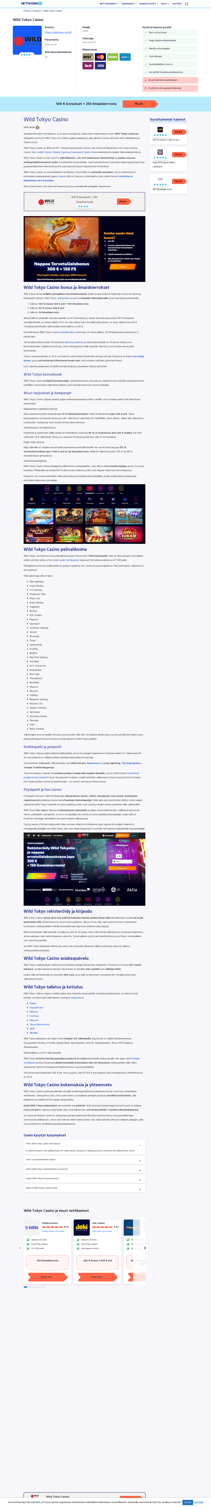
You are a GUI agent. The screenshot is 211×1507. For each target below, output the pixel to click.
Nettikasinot (108, 4)
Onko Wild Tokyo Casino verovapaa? (43, 1144)
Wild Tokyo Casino (53, 11)
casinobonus (63, 298)
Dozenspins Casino (80, 152)
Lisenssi (62, 176)
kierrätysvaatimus (74, 342)
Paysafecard (36, 1008)
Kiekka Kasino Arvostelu (53, 1231)
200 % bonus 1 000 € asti (97, 1261)
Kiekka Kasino (50, 1223)
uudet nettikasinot (69, 560)
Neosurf (34, 1020)
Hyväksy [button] (187, 1502)
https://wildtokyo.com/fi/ (58, 32)
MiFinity (34, 1012)
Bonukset (128, 4)
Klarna (33, 1004)
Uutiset (177, 4)
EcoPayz (34, 1016)
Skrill (32, 1029)
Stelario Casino (60, 152)
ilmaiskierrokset (67, 332)
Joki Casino (98, 1223)
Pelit (164, 4)
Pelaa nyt (46, 1277)
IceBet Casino (44, 152)
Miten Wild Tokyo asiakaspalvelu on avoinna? (47, 1169)
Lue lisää (198, 1502)
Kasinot (37, 11)
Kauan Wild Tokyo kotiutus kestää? (42, 1178)
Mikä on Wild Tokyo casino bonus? (42, 1188)
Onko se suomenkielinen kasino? (41, 1159)
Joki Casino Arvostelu (102, 1231)
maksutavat (77, 998)
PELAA (139, 104)
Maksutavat (148, 4)
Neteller (34, 1033)
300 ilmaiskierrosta (47, 1261)
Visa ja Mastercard (39, 1025)
